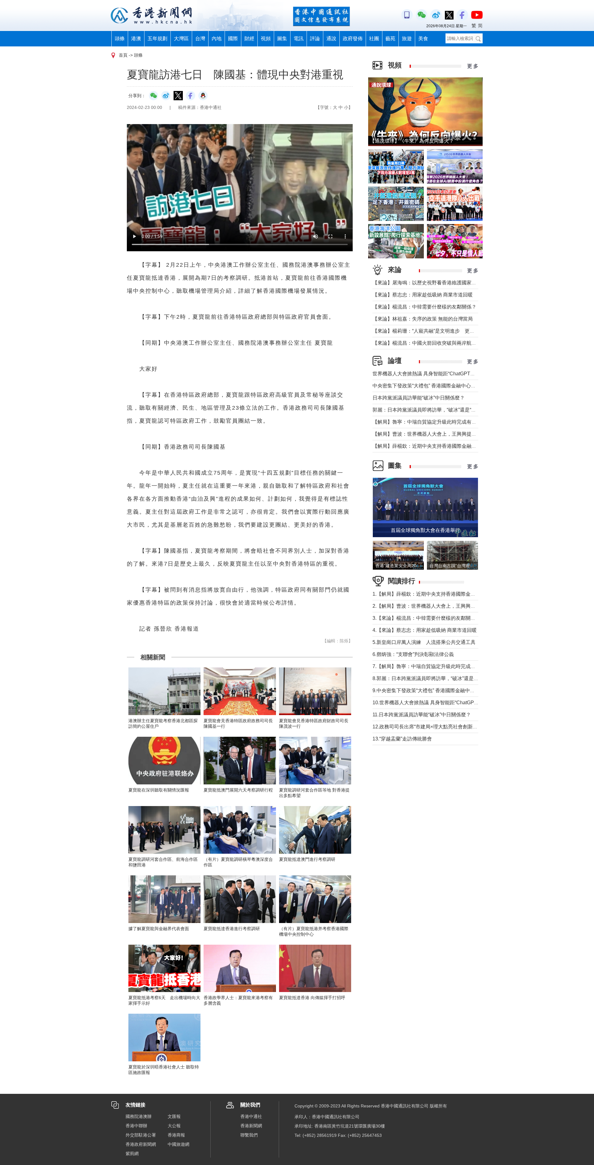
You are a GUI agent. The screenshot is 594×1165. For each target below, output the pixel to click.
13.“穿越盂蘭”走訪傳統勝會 (402, 738)
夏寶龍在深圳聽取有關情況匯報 (158, 789)
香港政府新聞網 (141, 1144)
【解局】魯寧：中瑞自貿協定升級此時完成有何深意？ (431, 422)
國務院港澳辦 (139, 1116)
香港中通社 (251, 1116)
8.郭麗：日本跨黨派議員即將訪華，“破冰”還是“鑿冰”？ (432, 678)
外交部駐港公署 (141, 1135)
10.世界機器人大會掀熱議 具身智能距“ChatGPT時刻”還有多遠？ (442, 702)
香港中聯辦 (136, 1125)
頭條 (120, 38)
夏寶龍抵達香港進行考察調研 (232, 928)
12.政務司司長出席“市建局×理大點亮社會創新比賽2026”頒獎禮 (441, 726)
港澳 (136, 38)
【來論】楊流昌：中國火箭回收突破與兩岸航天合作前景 (434, 343)
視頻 (266, 38)
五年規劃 (157, 38)
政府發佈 (353, 38)
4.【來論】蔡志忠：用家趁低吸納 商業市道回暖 (424, 630)
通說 (331, 38)
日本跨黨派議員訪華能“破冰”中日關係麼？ (418, 397)
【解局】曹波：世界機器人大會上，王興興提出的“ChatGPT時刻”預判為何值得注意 (463, 434)
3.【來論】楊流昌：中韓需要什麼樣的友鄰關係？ (426, 618)
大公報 (174, 1125)
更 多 (472, 66)
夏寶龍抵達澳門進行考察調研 (307, 859)
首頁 (123, 55)
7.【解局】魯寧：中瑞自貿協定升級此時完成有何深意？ (433, 666)
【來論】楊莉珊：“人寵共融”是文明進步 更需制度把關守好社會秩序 (448, 331)
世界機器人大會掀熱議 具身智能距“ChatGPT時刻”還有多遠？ (439, 373)
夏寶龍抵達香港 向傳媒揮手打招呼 (312, 997)
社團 (374, 38)
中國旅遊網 (178, 1144)
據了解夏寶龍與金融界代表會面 (158, 928)
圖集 (282, 38)
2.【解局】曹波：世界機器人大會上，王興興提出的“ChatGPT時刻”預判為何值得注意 (465, 606)
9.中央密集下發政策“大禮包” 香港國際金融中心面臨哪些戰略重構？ (445, 690)
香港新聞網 (251, 1125)
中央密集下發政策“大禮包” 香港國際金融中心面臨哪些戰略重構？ (443, 385)
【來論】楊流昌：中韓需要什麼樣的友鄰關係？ (424, 306)
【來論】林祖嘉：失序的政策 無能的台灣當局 (422, 318)
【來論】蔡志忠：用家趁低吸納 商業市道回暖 (422, 294)
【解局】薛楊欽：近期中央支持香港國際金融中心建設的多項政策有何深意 (454, 446)
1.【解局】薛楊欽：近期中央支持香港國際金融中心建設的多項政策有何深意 (456, 594)
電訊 (298, 38)
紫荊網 (132, 1153)
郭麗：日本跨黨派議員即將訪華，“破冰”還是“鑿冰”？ (430, 409)
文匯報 (174, 1116)
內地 (217, 38)
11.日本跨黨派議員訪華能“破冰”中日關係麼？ (421, 714)
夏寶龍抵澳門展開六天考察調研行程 (238, 789)
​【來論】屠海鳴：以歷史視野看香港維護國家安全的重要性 (436, 282)
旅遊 (407, 38)
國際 (233, 38)
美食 (423, 38)
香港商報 (176, 1135)
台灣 (200, 38)
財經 (249, 38)
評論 (315, 38)
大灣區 (181, 38)
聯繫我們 (249, 1135)
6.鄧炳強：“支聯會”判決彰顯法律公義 (413, 654)
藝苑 (390, 38)
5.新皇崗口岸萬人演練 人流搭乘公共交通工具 (424, 642)
